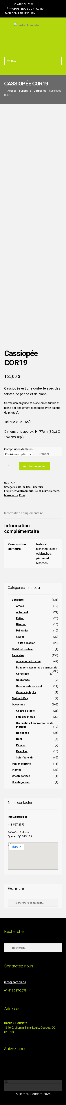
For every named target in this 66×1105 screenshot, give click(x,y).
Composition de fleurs (18, 449)
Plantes (16, 769)
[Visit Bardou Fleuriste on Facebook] (13, 1064)
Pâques (20, 745)
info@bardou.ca (17, 816)
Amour (20, 606)
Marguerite (11, 495)
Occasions (18, 704)
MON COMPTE (14, 13)
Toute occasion (25, 643)
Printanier (22, 630)
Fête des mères (25, 716)
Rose (22, 495)
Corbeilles (40, 90)
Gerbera (54, 491)
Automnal (22, 612)
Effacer (44, 454)
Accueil (12, 90)
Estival (20, 618)
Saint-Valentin (24, 757)
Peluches (21, 751)
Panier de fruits (21, 763)
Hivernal (21, 624)
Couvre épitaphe (26, 692)
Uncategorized (21, 776)
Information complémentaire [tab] (23, 513)
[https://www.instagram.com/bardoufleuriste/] (11, 4)
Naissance (22, 732)
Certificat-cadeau (22, 649)
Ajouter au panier (34, 466)
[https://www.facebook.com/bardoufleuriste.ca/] (6, 4)
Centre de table (25, 710)
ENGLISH (29, 13)
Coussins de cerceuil (29, 686)
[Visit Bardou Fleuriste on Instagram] (6, 1064)
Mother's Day (20, 698)
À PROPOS (13, 8)
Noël (19, 739)
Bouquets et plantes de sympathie (36, 667)
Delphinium (41, 491)
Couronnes (23, 679)
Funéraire (25, 90)
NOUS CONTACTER (32, 8)
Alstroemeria (25, 491)
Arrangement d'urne (28, 661)
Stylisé (20, 636)
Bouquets (18, 599)
